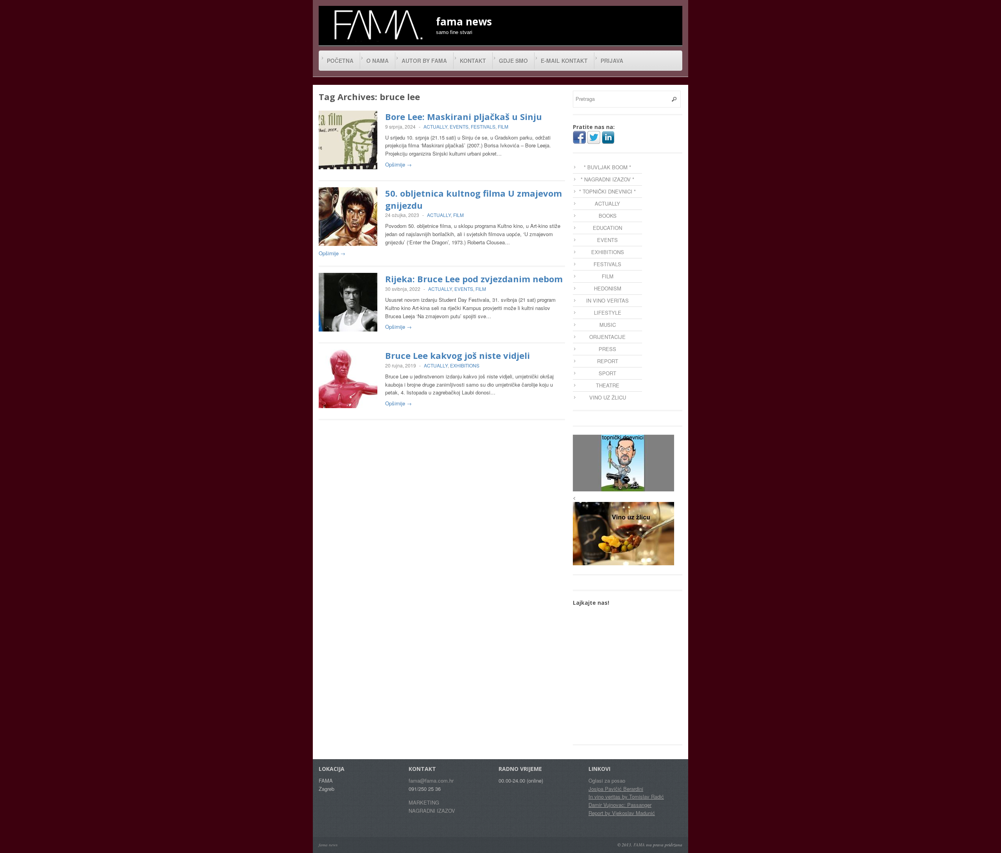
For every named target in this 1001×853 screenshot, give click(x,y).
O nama (377, 61)
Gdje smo (513, 61)
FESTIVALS (483, 126)
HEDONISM (607, 288)
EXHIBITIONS (464, 365)
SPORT (607, 373)
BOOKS (608, 215)
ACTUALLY (435, 126)
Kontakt (473, 61)
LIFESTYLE (607, 312)
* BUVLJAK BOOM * (607, 167)
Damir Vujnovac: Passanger (619, 804)
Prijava (612, 61)
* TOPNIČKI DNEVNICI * (607, 191)
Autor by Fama (424, 61)
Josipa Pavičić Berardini (615, 788)
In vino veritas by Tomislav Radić (626, 796)
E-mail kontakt (564, 61)
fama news (328, 845)
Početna (340, 61)
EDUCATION (607, 227)
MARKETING (424, 802)
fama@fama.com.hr (431, 780)
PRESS (607, 349)
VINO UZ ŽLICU (607, 397)
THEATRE (607, 385)
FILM (503, 126)
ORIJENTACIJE (607, 336)
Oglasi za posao (606, 780)
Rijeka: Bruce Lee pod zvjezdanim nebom (474, 279)
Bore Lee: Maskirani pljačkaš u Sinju (463, 116)
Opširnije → (398, 164)
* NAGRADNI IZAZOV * (607, 179)
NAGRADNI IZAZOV (432, 810)
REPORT (607, 361)
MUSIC (607, 324)
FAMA (639, 845)
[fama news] (377, 24)
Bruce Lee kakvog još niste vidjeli (457, 355)
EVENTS (459, 126)
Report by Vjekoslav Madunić (621, 813)
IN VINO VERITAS (607, 300)
